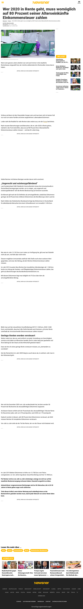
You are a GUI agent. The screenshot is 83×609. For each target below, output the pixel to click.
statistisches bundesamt (39, 550)
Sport (63, 592)
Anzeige (4, 588)
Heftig (59, 588)
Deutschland (13, 588)
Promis (29, 592)
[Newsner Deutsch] (40, 2)
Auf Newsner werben (29, 601)
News (9, 21)
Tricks (73, 592)
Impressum (41, 601)
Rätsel (34, 592)
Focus (45, 121)
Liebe (79, 588)
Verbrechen (41, 595)
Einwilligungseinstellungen (41, 607)
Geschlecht (28, 588)
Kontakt (48, 601)
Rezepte (52, 592)
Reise (39, 592)
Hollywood (66, 588)
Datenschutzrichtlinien (59, 601)
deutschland (18, 550)
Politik (23, 592)
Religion (45, 592)
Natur (12, 592)
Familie (21, 588)
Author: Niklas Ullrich (8, 23)
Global (53, 588)
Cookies (18, 601)
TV (77, 592)
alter (3, 550)
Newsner (5, 21)
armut (10, 550)
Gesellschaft (37, 588)
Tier (68, 592)
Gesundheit (46, 588)
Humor (74, 588)
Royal (58, 592)
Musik (7, 592)
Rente (27, 550)
